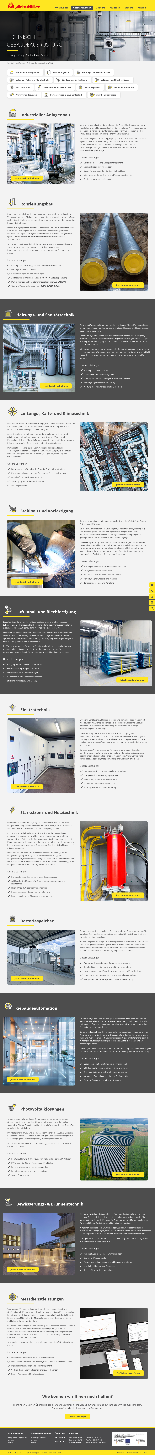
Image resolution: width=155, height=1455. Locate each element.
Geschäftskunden (82, 7)
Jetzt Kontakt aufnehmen (27, 178)
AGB (145, 1453)
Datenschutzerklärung (134, 1453)
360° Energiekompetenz (38, 1438)
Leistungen (11, 1440)
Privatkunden (61, 7)
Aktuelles (115, 7)
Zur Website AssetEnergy (128, 1373)
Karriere (128, 7)
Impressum (120, 1453)
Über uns (100, 7)
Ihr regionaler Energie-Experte (17, 1438)
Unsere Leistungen (77, 1416)
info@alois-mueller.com (98, 1442)
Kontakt (142, 7)
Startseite (10, 63)
